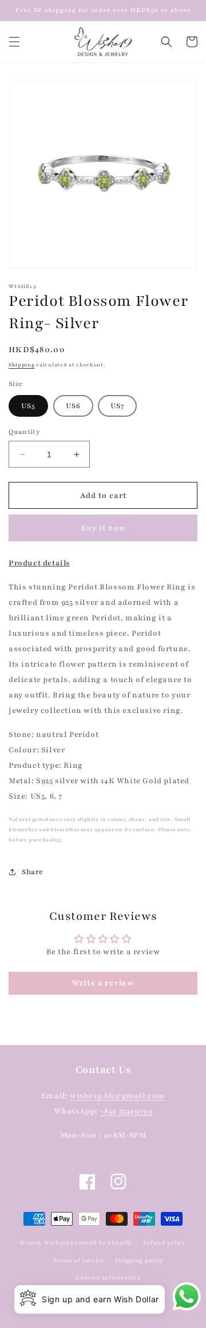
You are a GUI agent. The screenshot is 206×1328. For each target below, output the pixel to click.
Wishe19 (56, 1242)
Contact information (108, 1277)
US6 (73, 405)
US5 (28, 405)
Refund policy (164, 1242)
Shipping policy (139, 1260)
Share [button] (32, 871)
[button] (14, 41)
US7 (117, 405)
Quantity (24, 431)
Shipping (22, 364)
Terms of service (78, 1260)
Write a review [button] (103, 983)
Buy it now (103, 528)
